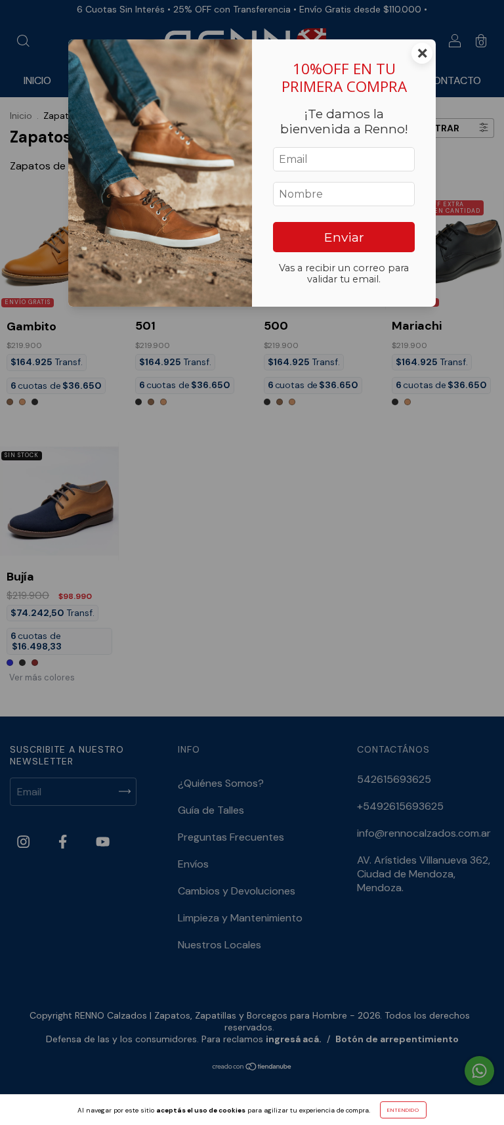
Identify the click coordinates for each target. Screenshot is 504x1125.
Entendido (403, 1110)
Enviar (344, 237)
